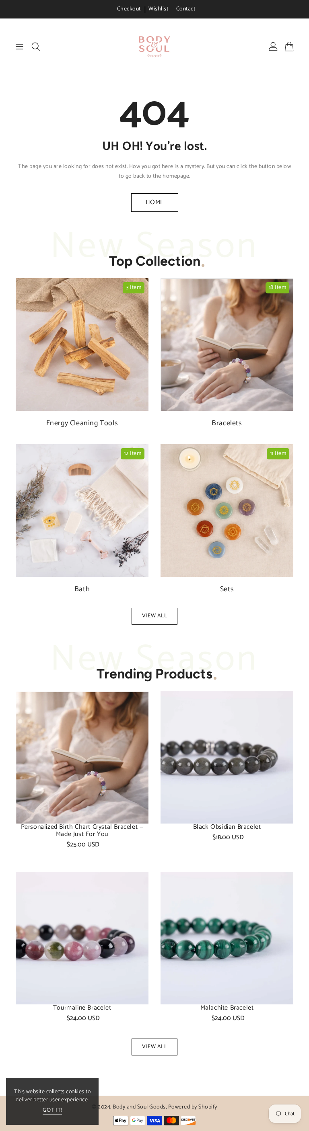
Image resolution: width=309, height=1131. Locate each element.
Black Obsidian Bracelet (227, 827)
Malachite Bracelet (227, 1008)
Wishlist (158, 9)
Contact (186, 9)
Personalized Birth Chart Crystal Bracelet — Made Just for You (82, 831)
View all (154, 616)
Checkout (129, 9)
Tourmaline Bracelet (82, 1008)
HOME (155, 202)
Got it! (52, 1110)
